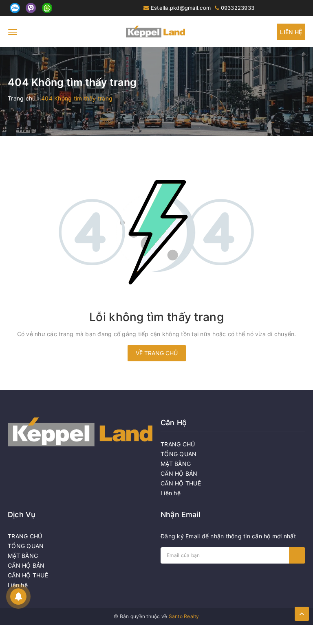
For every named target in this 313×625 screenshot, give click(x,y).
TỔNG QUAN (178, 453)
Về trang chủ (157, 353)
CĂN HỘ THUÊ (181, 483)
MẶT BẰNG (176, 463)
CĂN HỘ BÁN (179, 473)
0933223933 (238, 7)
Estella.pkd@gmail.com (181, 7)
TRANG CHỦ (178, 444)
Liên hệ (291, 31)
